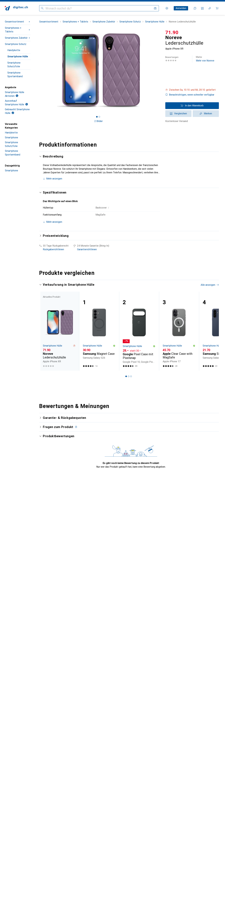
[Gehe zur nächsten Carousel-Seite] (213, 331)
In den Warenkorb (194, 105)
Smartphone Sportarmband (15, 74)
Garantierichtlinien (87, 249)
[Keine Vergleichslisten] (202, 8)
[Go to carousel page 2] (128, 376)
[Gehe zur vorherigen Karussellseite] (45, 331)
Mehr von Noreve (205, 59)
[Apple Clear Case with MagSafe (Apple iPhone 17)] (179, 331)
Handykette (13, 50)
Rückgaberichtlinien (53, 249)
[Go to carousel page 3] (131, 376)
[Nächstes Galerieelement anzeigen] (159, 70)
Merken (208, 113)
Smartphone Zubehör (16, 37)
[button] (192, 90)
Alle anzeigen (208, 284)
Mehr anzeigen (54, 178)
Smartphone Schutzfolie (14, 64)
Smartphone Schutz (15, 44)
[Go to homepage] (16, 8)
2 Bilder (98, 121)
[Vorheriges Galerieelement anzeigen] (39, 70)
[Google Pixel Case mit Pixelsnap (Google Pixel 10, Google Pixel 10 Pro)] (139, 331)
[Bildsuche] (155, 8)
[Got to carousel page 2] (99, 117)
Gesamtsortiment (14, 21)
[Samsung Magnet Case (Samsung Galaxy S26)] (99, 331)
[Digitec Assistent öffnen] (195, 8)
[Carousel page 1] (97, 117)
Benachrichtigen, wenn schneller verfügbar (191, 94)
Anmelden (181, 8)
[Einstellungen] (166, 8)
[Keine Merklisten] (209, 8)
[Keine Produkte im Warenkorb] (217, 8)
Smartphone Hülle (17, 56)
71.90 (171, 32)
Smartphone (11, 137)
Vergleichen (180, 113)
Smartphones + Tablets (13, 29)
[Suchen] (42, 8)
